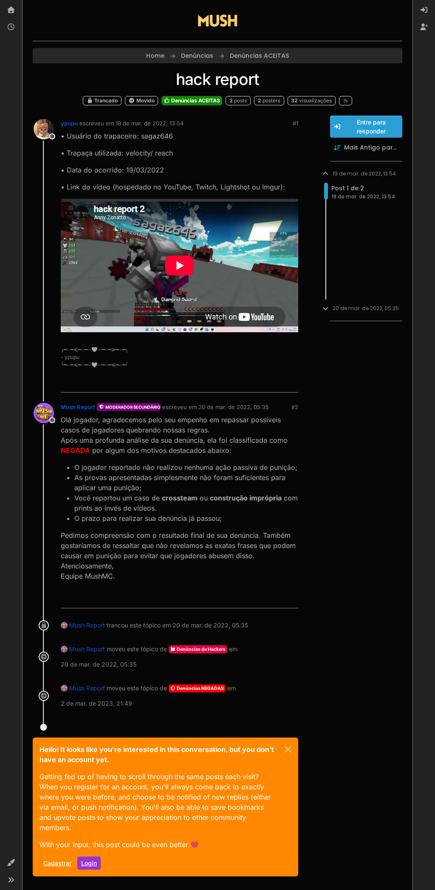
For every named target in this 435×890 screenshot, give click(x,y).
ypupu (69, 123)
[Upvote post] (260, 382)
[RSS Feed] (345, 100)
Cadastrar (57, 863)
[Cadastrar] (424, 27)
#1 (295, 123)
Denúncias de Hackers (201, 649)
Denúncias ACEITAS (195, 100)
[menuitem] (424, 10)
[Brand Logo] (217, 20)
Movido (145, 100)
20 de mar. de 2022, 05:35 (233, 407)
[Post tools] (290, 382)
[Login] (424, 10)
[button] (11, 863)
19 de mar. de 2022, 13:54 (150, 123)
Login (89, 863)
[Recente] (11, 27)
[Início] (11, 10)
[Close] (288, 749)
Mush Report (78, 407)
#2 (294, 407)
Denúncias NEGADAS (200, 688)
